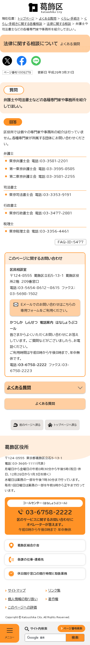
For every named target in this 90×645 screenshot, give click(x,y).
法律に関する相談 (59, 23)
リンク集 (54, 590)
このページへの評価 (22, 607)
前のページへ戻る (30, 424)
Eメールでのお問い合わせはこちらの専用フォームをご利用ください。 (48, 307)
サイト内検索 (38, 628)
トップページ (26, 18)
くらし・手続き (70, 18)
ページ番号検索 (73, 628)
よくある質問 (47, 18)
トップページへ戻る (65, 424)
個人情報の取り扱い (23, 599)
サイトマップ (17, 590)
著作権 (53, 599)
